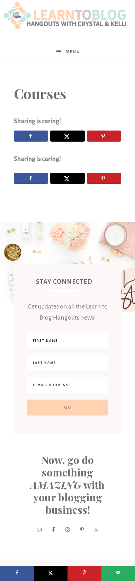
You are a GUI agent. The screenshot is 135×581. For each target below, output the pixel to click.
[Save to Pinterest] (104, 136)
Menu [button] (73, 52)
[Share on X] (67, 136)
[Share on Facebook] (31, 136)
